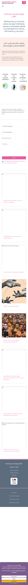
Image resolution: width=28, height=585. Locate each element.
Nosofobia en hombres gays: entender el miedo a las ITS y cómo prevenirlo (13, 377)
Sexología (14, 475)
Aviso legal (14, 492)
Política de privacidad (14, 496)
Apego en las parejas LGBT (11, 306)
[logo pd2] (9, 1)
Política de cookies (14, 499)
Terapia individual (14, 470)
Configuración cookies (14, 502)
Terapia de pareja (14, 472)
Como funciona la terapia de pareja (13, 272)
